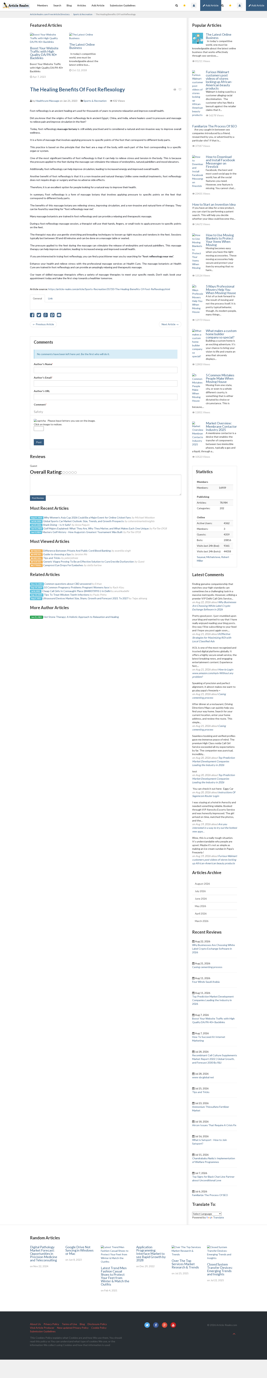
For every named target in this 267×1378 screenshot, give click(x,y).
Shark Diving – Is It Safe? (57, 524)
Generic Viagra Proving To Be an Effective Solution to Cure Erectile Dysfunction (88, 561)
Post (39, 442)
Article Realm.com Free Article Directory (50, 14)
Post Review (38, 498)
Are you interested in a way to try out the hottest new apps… (214, 828)
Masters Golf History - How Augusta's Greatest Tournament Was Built (83, 532)
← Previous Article (43, 324)
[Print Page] (175, 89)
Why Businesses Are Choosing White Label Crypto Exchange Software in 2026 (214, 606)
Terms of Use (69, 1324)
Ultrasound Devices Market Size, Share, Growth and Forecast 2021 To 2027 (85, 598)
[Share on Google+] (45, 315)
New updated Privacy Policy (72, 1327)
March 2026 (201, 920)
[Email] (59, 315)
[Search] (222, 5)
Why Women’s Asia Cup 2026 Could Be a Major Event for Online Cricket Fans (87, 517)
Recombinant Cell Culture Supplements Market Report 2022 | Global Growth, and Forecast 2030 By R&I (214, 1059)
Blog (69, 5)
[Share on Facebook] (32, 315)
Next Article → (170, 324)
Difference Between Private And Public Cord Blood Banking (77, 550)
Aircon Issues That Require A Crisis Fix (214, 1125)
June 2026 (201, 898)
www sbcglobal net (203, 1077)
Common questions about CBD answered (67, 583)
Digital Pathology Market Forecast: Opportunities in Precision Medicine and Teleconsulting (43, 1253)
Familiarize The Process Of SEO (214, 126)
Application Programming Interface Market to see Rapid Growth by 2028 (151, 1253)
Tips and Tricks (51, 557)
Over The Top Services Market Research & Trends (185, 1264)
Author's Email (43, 377)
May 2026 (200, 906)
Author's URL (42, 391)
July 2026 (200, 891)
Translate (218, 1217)
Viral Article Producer (42, 1327)
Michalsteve (213, 557)
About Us (35, 1324)
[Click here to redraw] (40, 421)
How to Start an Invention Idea (214, 204)
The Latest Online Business (82, 46)
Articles (81, 5)
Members (42, 5)
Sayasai (201, 557)
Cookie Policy (98, 1327)
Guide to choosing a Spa (57, 554)
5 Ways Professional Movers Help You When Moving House (221, 289)
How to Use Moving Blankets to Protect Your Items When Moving (220, 240)
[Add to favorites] (180, 89)
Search (57, 5)
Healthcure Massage (47, 100)
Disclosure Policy (97, 1324)
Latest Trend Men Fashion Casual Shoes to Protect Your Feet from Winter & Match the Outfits (115, 1276)
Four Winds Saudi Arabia (206, 981)
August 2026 (202, 883)
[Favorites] (230, 5)
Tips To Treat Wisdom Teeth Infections (66, 594)
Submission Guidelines (122, 5)
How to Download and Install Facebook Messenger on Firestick (220, 162)
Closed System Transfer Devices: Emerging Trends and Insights (220, 1269)
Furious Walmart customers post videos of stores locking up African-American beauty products (219, 80)
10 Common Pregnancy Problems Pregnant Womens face (76, 587)
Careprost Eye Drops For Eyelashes (63, 565)
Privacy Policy (51, 1324)
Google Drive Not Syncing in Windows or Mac (79, 1250)
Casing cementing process (207, 967)
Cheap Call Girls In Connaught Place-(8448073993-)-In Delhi (76, 591)
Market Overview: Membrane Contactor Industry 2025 (221, 426)
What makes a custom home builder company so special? (221, 334)
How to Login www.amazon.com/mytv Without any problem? (212, 673)
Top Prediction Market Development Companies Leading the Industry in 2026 (213, 761)
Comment (40, 404)
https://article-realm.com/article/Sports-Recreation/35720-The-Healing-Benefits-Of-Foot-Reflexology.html (109, 289)
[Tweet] (39, 315)
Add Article (257, 5)
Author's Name (43, 364)
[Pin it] (52, 315)
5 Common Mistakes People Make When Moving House (220, 378)
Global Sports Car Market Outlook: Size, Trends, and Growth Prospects (83, 521)
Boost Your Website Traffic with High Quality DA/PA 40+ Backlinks (44, 53)
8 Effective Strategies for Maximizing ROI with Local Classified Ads (211, 637)
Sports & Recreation (82, 14)
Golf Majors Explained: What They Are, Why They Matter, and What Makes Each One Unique (96, 528)
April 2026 (201, 913)
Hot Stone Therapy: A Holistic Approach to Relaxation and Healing (81, 616)
